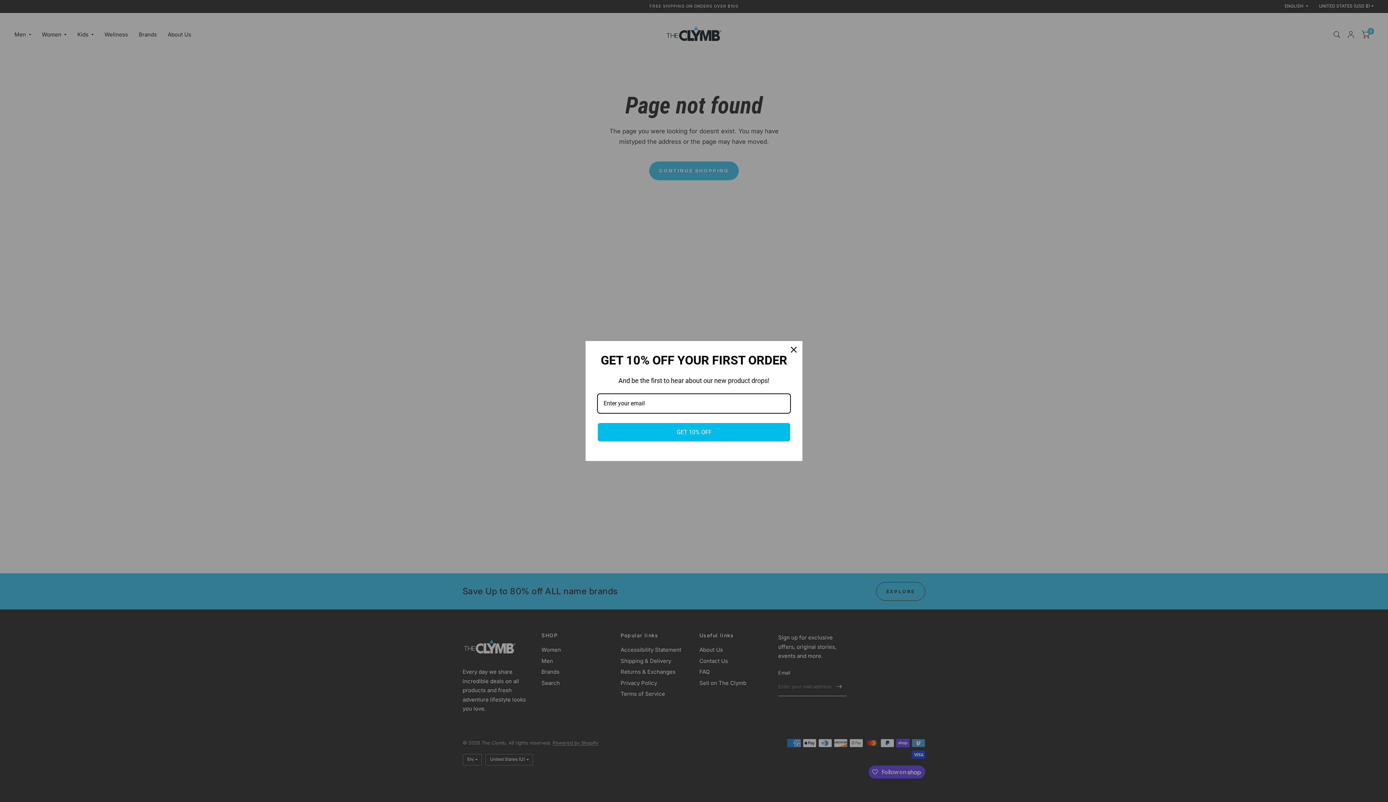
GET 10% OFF (694, 432)
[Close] (793, 349)
